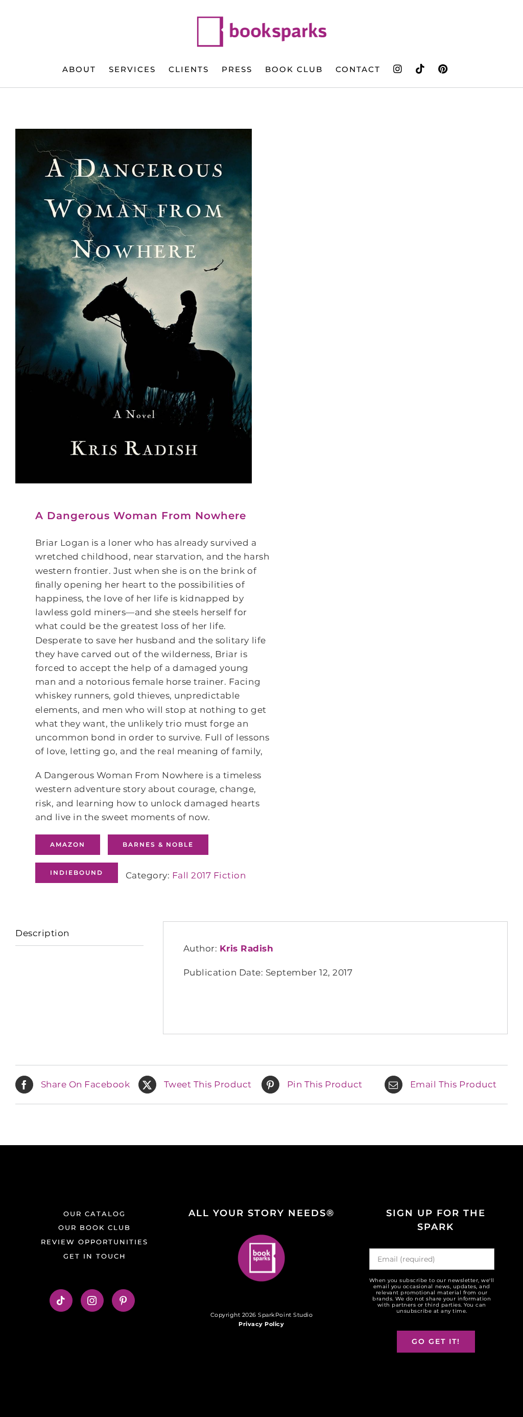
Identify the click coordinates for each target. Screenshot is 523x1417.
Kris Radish (247, 948)
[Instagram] (92, 1300)
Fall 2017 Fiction (209, 875)
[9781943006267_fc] (133, 306)
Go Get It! (436, 1341)
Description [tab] (42, 933)
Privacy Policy (261, 1324)
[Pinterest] (123, 1300)
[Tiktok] (61, 1300)
